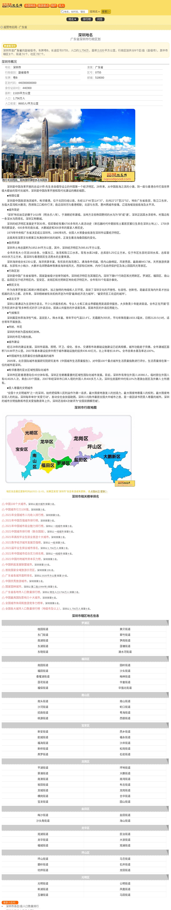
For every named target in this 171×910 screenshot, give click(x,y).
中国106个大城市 (15, 504)
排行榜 (87, 19)
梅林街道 (125, 676)
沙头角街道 (43, 820)
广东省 (23, 27)
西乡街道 (125, 731)
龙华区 (85, 828)
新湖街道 (43, 889)
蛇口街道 (125, 707)
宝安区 (85, 725)
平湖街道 (43, 767)
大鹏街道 (125, 773)
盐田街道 (125, 815)
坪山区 (85, 852)
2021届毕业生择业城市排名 (21, 548)
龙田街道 (125, 870)
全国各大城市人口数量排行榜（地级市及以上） (32, 608)
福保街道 (43, 688)
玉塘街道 (43, 894)
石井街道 (125, 864)
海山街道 (125, 820)
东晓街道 (43, 651)
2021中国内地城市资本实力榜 (23, 559)
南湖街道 (43, 640)
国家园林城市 (13, 586)
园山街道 (125, 801)
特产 (53, 5)
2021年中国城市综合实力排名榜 (24, 553)
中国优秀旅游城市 (16, 581)
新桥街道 (43, 748)
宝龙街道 (43, 801)
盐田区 (85, 809)
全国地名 (30, 5)
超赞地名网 (10, 27)
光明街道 (43, 883)
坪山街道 (43, 858)
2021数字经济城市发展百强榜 (23, 542)
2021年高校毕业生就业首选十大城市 (27, 537)
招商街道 (43, 712)
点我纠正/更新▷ (99, 491)
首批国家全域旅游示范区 (20, 570)
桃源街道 (43, 718)
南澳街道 (43, 779)
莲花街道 (43, 682)
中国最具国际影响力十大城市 (22, 597)
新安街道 (43, 731)
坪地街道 (125, 767)
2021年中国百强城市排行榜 (21, 520)
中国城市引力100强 (17, 509)
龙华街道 (43, 839)
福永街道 (125, 737)
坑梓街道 (43, 870)
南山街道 (125, 701)
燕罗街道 (43, 754)
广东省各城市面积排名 (18, 575)
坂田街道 (43, 784)
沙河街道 (43, 707)
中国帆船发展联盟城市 (18, 564)
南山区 (85, 695)
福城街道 (43, 845)
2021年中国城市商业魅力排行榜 (24, 526)
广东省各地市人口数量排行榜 (22, 592)
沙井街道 (125, 743)
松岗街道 (125, 748)
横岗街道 (43, 796)
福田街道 (43, 670)
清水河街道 (125, 651)
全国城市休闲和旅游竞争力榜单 (24, 603)
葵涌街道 (43, 773)
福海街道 (43, 743)
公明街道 (125, 883)
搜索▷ (106, 11)
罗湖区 (85, 623)
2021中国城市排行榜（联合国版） (25, 531)
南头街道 (43, 701)
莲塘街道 (125, 646)
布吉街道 (125, 784)
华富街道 (125, 682)
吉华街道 (125, 796)
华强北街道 (125, 688)
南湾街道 (125, 779)
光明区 (85, 877)
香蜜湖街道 (43, 676)
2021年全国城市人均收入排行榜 (24, 515)
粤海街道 (125, 712)
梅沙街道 (43, 815)
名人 (61, 5)
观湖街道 (43, 834)
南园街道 (43, 665)
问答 (100, 19)
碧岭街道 (43, 864)
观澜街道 (125, 845)
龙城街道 (43, 790)
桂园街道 (43, 629)
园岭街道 (125, 665)
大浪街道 (125, 839)
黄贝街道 (125, 629)
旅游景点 (43, 5)
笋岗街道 (125, 640)
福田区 (85, 659)
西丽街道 (125, 718)
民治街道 (125, 834)
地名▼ (72, 19)
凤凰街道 (125, 889)
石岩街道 (125, 754)
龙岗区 (85, 761)
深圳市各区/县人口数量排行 (22, 906)
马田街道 (125, 894)
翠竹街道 (125, 634)
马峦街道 (125, 858)
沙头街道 (125, 670)
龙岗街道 (125, 790)
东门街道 (43, 634)
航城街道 (43, 737)
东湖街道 (43, 646)
